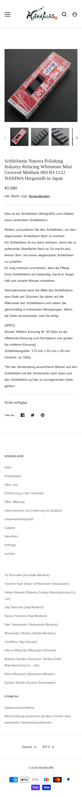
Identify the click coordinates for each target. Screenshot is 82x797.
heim (8, 467)
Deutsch (27, 747)
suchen (10, 553)
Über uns (11, 484)
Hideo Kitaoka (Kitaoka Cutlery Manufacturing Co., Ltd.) (41, 595)
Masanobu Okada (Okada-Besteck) (30, 633)
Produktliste (13, 476)
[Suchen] (64, 14)
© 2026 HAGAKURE (41, 767)
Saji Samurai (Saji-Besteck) (24, 607)
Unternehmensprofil (19, 519)
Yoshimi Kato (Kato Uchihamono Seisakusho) (37, 583)
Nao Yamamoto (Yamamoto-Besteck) (31, 624)
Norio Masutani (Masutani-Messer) (30, 674)
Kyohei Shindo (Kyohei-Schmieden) (30, 682)
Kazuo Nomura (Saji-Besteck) (26, 616)
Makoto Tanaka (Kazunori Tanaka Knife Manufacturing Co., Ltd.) (33, 662)
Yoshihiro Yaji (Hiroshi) (21, 642)
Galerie (10, 528)
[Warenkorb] (75, 14)
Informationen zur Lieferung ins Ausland (33, 510)
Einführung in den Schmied (24, 493)
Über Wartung (15, 502)
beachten (11, 536)
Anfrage (10, 545)
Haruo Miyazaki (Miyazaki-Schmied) (30, 650)
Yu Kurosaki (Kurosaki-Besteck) (27, 575)
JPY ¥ (46, 747)
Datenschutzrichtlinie (19, 707)
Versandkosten (39, 196)
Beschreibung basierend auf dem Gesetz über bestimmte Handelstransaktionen (38, 719)
